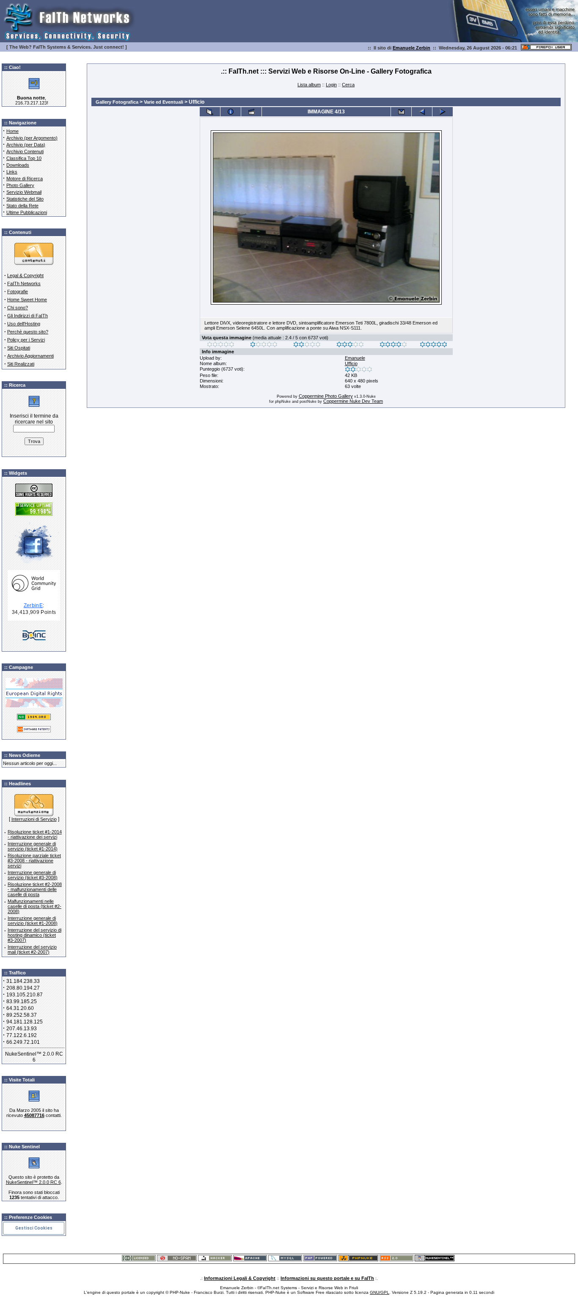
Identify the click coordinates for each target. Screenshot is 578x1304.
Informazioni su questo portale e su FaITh (327, 1278)
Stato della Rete (22, 205)
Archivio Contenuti (25, 151)
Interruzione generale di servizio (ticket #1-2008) (33, 921)
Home (12, 131)
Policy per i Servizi (26, 339)
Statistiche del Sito (25, 198)
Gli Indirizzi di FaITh (27, 315)
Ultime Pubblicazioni (26, 212)
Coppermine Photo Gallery (326, 396)
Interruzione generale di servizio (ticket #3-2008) (33, 875)
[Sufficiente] (307, 345)
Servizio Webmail (23, 192)
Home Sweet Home (27, 299)
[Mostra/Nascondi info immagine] (230, 111)
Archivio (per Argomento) (32, 137)
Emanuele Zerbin (411, 47)
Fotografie (17, 291)
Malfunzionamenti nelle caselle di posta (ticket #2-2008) (34, 906)
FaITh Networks (24, 283)
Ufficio (351, 363)
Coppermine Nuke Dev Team (353, 401)
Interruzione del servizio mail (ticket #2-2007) (32, 949)
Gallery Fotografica (117, 102)
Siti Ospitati (18, 347)
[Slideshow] (251, 111)
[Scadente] (220, 345)
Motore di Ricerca (24, 178)
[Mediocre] (264, 345)
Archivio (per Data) (25, 144)
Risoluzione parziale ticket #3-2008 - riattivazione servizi (34, 860)
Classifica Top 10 (23, 158)
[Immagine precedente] (422, 111)
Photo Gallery (20, 185)
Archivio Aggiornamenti (30, 355)
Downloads (17, 165)
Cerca (348, 84)
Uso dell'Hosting (23, 323)
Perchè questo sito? (27, 331)
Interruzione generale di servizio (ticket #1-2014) (33, 846)
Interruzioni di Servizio (34, 819)
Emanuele (355, 357)
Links (11, 171)
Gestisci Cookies (33, 1228)
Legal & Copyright (25, 275)
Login (331, 84)
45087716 (34, 1115)
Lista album (309, 84)
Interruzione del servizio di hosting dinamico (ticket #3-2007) (34, 935)
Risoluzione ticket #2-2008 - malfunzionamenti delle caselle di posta (35, 889)
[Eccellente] (393, 345)
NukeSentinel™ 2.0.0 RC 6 (33, 1182)
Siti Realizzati (20, 363)
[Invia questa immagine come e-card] (401, 111)
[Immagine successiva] (442, 111)
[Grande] (433, 345)
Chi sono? (17, 307)
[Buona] (350, 345)
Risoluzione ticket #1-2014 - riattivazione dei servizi (35, 834)
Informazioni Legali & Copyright (239, 1278)
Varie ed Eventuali (163, 102)
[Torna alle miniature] (210, 111)
